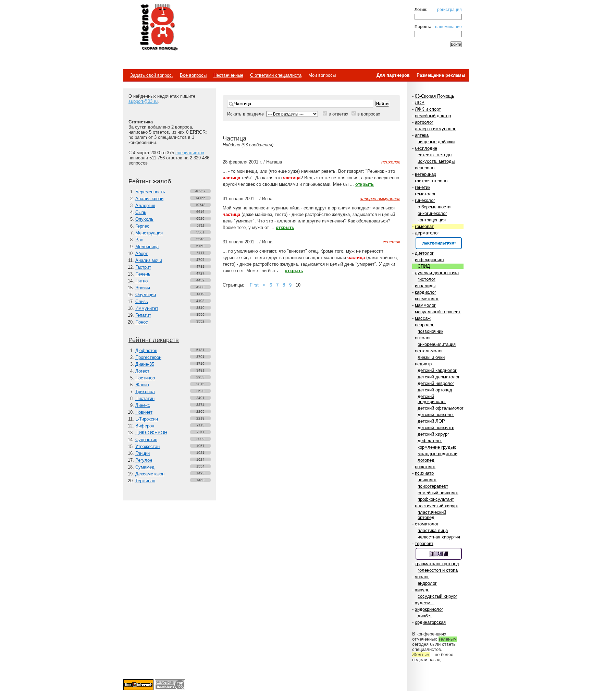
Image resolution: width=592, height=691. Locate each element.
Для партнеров (393, 75)
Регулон (143, 460)
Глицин (142, 453)
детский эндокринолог (432, 399)
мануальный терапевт (437, 311)
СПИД (424, 266)
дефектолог (430, 440)
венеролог (425, 167)
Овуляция (145, 294)
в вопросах (368, 114)
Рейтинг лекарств (153, 340)
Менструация (149, 232)
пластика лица (433, 530)
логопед (426, 460)
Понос (141, 322)
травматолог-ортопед (437, 563)
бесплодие (426, 148)
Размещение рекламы (441, 75)
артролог (424, 122)
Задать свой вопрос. (151, 75)
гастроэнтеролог (432, 180)
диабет (425, 615)
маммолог (425, 305)
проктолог (425, 466)
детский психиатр (436, 427)
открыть (364, 184)
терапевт (424, 543)
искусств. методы (436, 161)
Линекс (142, 405)
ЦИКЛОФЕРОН (151, 432)
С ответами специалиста (275, 75)
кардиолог (425, 292)
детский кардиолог (437, 370)
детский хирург (433, 434)
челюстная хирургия (439, 537)
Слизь (141, 301)
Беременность (150, 191)
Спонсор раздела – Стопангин (439, 554)
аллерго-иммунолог (435, 128)
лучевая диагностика (437, 272)
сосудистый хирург (437, 596)
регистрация (449, 9)
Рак (139, 239)
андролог (427, 583)
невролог (424, 324)
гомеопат (424, 226)
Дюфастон (146, 350)
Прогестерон (148, 357)
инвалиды (425, 285)
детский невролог (436, 383)
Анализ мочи (148, 260)
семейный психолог (438, 492)
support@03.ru (143, 101)
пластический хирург (436, 505)
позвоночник (430, 331)
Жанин (142, 384)
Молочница (147, 246)
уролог (422, 576)
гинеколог (425, 200)
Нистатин (145, 398)
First (254, 285)
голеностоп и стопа (438, 570)
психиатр (424, 473)
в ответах (338, 114)
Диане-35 (144, 364)
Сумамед (145, 467)
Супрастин (146, 439)
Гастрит (143, 267)
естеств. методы (435, 154)
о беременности (434, 206)
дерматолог (427, 232)
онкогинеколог (432, 213)
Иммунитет (146, 308)
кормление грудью (437, 447)
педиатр (423, 363)
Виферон (144, 425)
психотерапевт (433, 486)
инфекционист (429, 259)
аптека (422, 135)
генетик (422, 187)
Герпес (142, 226)
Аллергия (145, 205)
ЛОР (419, 102)
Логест (142, 371)
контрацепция (432, 219)
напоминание (448, 26)
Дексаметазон (149, 473)
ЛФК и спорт (428, 109)
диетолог (424, 253)
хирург (422, 589)
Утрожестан (147, 446)
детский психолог (436, 414)
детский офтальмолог (441, 408)
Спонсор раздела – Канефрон (439, 243)
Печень (142, 274)
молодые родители (437, 453)
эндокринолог (429, 609)
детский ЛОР (431, 421)
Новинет (143, 412)
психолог (427, 479)
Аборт (141, 253)
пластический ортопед (432, 515)
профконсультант (436, 499)
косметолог (427, 298)
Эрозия (142, 287)
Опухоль (144, 219)
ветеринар (425, 174)
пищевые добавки (436, 141)
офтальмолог (429, 350)
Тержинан (145, 480)
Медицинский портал (158, 27)
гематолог (425, 193)
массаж (423, 318)
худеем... (424, 602)
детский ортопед (435, 389)
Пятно (141, 280)
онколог (423, 337)
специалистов (189, 152)
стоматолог (427, 523)
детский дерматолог (439, 376)
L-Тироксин (146, 419)
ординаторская (430, 622)
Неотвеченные (228, 75)
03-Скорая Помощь (434, 96)
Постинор (145, 377)
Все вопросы (193, 75)
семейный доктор (433, 115)
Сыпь (140, 212)
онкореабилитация (437, 344)
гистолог (426, 279)
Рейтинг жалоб (149, 181)
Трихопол (145, 391)
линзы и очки (431, 357)
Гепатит (143, 315)
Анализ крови (149, 198)
